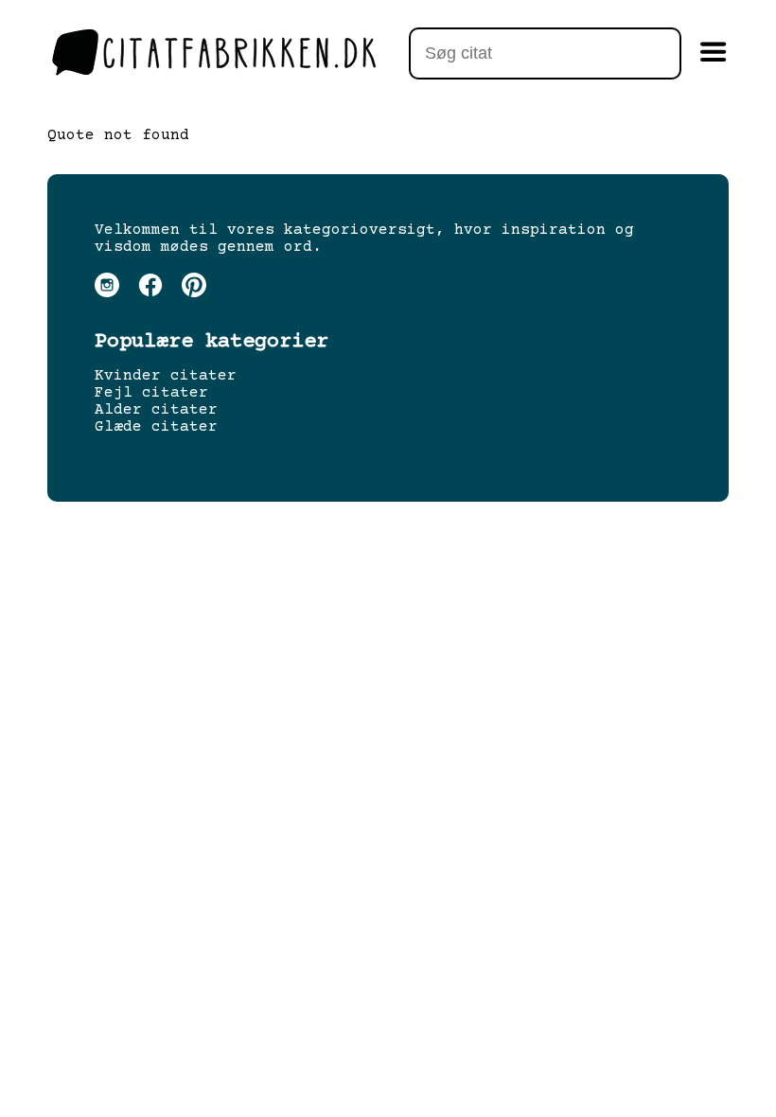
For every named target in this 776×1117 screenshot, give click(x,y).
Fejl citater (151, 392)
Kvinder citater (166, 375)
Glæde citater (156, 426)
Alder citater (156, 409)
